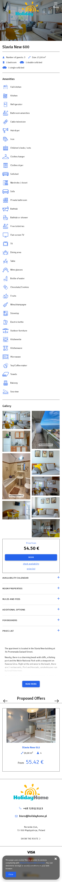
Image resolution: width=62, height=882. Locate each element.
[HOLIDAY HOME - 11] (45, 487)
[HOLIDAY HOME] (31, 9)
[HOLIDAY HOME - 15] (16, 511)
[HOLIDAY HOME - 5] (16, 442)
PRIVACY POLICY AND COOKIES (32, 863)
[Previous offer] (5, 701)
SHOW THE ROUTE (29, 839)
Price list (31, 568)
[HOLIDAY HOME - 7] (45, 463)
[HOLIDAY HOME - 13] (45, 508)
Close (10, 874)
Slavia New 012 (31, 747)
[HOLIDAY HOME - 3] (45, 431)
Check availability (31, 563)
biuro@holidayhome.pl (33, 816)
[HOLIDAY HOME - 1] (16, 421)
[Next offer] (57, 701)
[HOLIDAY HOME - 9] (16, 477)
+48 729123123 (33, 808)
